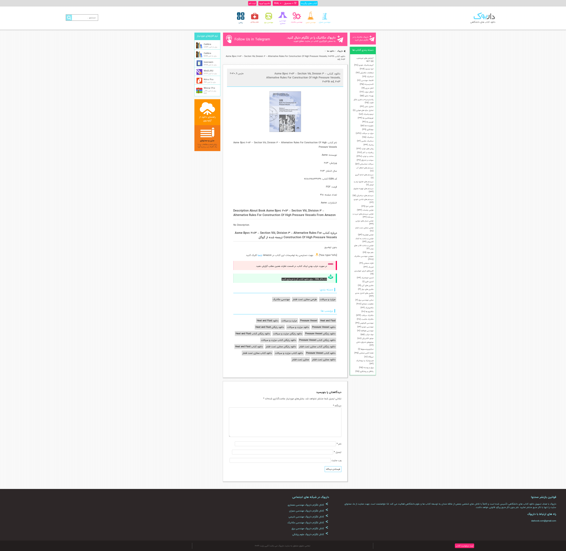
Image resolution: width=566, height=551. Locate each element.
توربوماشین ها (368, 118)
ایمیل (337, 452)
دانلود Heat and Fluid (267, 321)
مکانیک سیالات (368, 315)
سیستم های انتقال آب (365, 167)
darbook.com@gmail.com (543, 521)
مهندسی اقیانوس (367, 323)
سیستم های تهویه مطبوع (364, 188)
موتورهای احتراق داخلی (365, 342)
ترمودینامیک (369, 114)
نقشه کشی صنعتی (366, 353)
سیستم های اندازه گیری (364, 174)
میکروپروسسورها (367, 349)
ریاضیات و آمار (368, 152)
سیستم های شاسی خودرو (364, 199)
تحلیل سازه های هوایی (365, 110)
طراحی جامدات (368, 210)
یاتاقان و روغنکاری (367, 371)
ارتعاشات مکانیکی (367, 72)
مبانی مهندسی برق (366, 300)
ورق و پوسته (369, 367)
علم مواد (370, 252)
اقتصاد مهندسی (367, 80)
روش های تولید (368, 148)
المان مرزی (369, 88)
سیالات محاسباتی (367, 164)
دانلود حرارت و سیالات (298, 327)
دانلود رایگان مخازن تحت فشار (281, 346)
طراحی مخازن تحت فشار (364, 227)
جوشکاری (370, 129)
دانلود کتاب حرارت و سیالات (289, 353)
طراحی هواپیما (368, 234)
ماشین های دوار (368, 289)
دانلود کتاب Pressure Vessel (320, 353)
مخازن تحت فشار (300, 359)
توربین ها (370, 121)
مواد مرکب (369, 334)
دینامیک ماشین (367, 141)
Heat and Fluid (327, 321)
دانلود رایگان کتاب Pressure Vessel (317, 340)
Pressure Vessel (308, 321)
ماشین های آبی (368, 285)
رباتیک (371, 144)
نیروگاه (371, 356)
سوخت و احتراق (367, 160)
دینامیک (370, 137)
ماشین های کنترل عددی (364, 293)
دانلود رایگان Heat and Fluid (269, 327)
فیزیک (371, 267)
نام (339, 444)
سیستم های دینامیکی (365, 195)
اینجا (260, 255)
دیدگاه (337, 406)
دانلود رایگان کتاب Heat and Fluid (253, 334)
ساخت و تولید (368, 156)
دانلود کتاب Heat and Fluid (249, 346)
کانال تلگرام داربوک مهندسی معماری (308, 505)
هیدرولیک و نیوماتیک (365, 360)
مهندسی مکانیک (281, 299)
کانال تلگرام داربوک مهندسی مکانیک (307, 522)
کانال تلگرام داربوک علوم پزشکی (310, 534)
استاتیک (370, 76)
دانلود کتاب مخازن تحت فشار (257, 353)
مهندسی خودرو (368, 326)
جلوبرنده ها (369, 125)
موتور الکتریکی (368, 338)
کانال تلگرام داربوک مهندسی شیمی (308, 517)
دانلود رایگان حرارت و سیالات (287, 334)
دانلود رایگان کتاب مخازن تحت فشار (317, 346)
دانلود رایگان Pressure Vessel (320, 334)
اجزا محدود (369, 68)
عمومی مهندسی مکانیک (364, 256)
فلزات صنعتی (368, 263)
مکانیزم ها (370, 311)
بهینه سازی (369, 95)
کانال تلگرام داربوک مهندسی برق (310, 528)
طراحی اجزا (370, 206)
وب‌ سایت (336, 460)
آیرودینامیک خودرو (366, 65)
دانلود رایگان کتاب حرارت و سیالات (278, 340)
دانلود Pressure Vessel (323, 327)
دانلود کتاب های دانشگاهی (482, 22)
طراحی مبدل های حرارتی (365, 220)
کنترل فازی (369, 281)
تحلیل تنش (369, 106)
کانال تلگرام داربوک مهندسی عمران (308, 511)
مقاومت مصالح (368, 303)
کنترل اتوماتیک (367, 277)
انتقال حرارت (369, 91)
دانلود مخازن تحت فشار (323, 359)
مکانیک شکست (367, 319)
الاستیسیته (369, 84)
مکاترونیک (369, 307)
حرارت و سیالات (368, 133)
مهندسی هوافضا (367, 330)
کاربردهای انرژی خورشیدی (364, 270)
